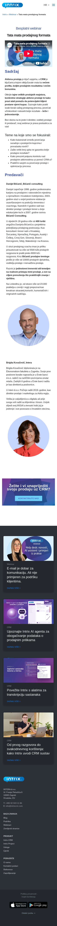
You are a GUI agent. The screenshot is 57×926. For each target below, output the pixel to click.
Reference (8, 869)
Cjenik (6, 851)
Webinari (7, 825)
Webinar (12, 14)
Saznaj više (13, 588)
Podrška (7, 821)
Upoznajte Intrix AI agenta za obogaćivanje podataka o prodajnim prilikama (28, 636)
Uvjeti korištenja (28, 897)
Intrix (4, 14)
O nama (7, 862)
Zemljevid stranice (11, 828)
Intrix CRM (8, 840)
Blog (5, 818)
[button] (28, 498)
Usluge (6, 847)
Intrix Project (8, 844)
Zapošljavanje (9, 873)
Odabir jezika (28, 913)
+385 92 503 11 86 (14, 803)
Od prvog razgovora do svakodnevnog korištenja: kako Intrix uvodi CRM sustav (28, 749)
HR (46, 5)
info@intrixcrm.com (14, 806)
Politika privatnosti (28, 894)
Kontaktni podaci (10, 866)
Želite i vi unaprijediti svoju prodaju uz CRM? (28, 487)
